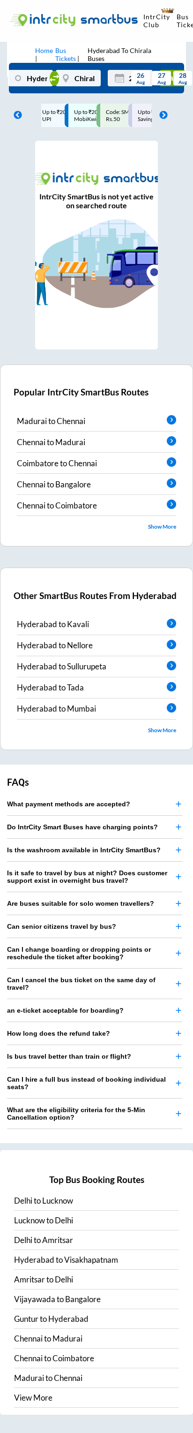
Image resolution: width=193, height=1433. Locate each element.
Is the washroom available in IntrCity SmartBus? (84, 850)
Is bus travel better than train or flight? (69, 1056)
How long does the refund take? (58, 1033)
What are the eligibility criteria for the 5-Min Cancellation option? (76, 1113)
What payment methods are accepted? (68, 804)
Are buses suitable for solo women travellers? (80, 903)
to (43, 1201)
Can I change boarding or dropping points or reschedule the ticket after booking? (79, 953)
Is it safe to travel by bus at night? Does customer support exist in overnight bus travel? (87, 876)
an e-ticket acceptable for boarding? (65, 1010)
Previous (15, 115)
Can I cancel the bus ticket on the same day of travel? (81, 983)
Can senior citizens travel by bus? (61, 926)
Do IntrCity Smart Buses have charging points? (82, 827)
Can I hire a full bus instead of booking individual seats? (86, 1083)
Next (161, 115)
